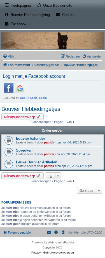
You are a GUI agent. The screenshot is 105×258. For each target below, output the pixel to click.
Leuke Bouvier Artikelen (36, 162)
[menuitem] (8, 56)
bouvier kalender (30, 138)
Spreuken (24, 150)
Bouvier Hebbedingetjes (30, 109)
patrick (49, 142)
